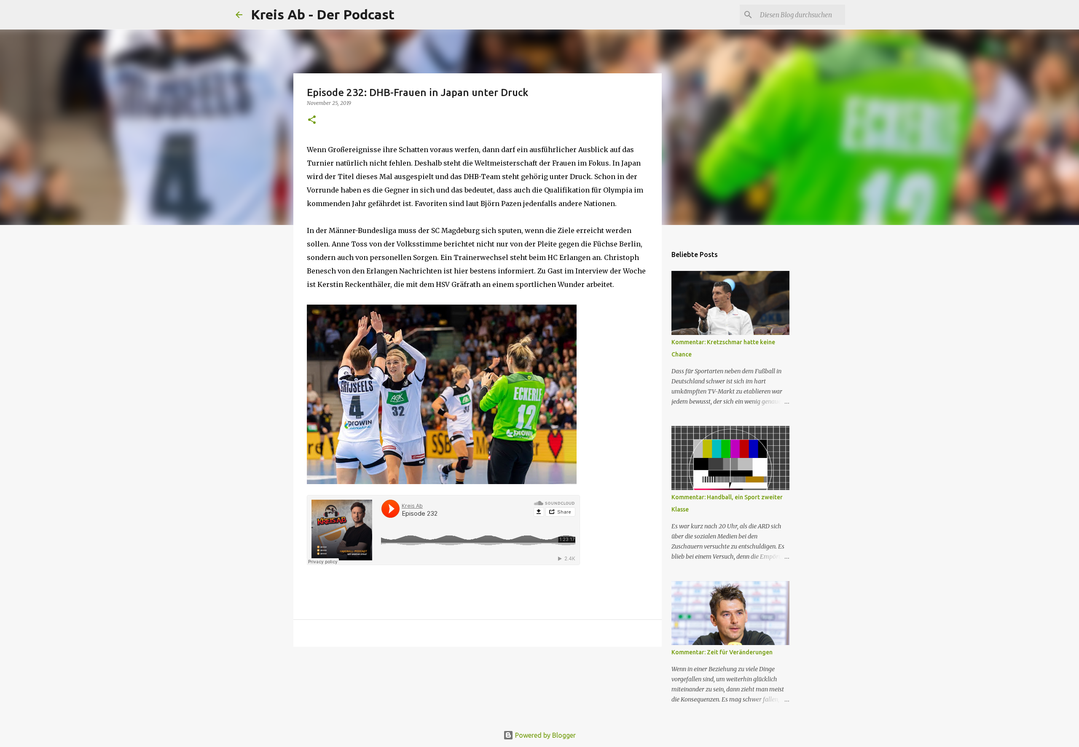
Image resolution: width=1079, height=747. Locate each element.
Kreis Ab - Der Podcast (323, 14)
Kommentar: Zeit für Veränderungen (722, 652)
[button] (312, 120)
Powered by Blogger (544, 735)
